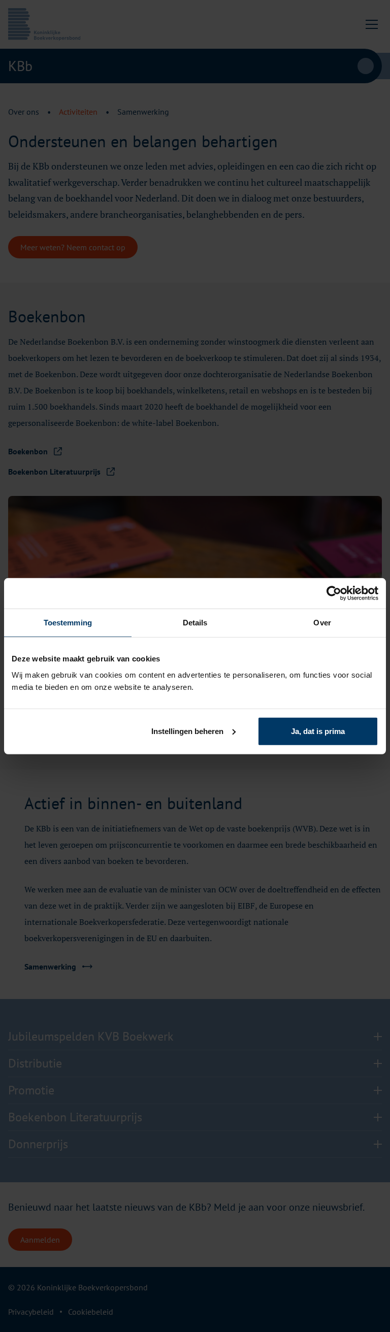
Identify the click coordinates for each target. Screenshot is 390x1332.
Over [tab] (322, 622)
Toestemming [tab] (68, 622)
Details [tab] (195, 622)
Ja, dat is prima (318, 730)
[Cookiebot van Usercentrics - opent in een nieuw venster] (333, 593)
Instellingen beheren (187, 730)
